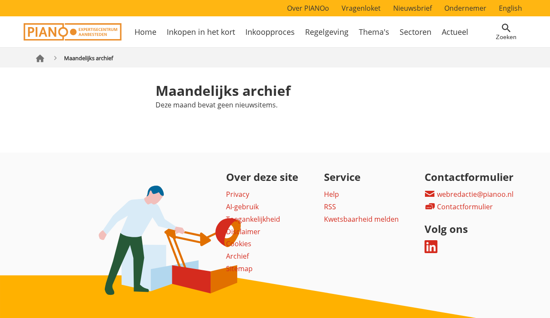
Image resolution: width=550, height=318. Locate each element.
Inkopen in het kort (201, 32)
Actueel (455, 32)
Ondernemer (465, 8)
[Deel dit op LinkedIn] (431, 250)
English (510, 8)
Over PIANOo (308, 8)
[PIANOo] (73, 38)
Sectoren (415, 32)
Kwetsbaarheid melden (361, 219)
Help (331, 194)
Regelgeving (326, 32)
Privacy (237, 194)
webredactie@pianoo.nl (474, 194)
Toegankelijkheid (253, 219)
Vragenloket (361, 8)
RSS (330, 206)
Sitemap (239, 268)
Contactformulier (464, 206)
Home (145, 32)
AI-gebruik (242, 206)
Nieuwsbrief (412, 8)
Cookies (238, 243)
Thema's (374, 32)
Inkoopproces (270, 32)
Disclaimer (243, 231)
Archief (237, 256)
